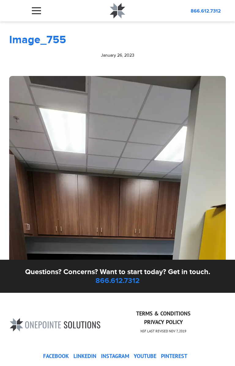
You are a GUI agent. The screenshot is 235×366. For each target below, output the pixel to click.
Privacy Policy (163, 322)
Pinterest (174, 356)
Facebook (56, 356)
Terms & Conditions (163, 313)
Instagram (115, 356)
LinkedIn (84, 356)
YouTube (145, 356)
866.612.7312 (206, 10)
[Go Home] (55, 324)
